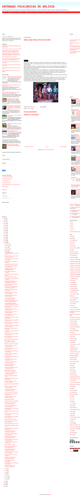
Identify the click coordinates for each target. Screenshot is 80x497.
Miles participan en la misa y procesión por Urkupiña (10, 341)
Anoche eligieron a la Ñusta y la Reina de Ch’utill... (10, 315)
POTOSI (71, 373)
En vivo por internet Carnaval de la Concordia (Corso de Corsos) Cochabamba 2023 (11, 59)
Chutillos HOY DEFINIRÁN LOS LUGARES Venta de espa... (10, 282)
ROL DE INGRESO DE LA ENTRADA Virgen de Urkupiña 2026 (14, 131)
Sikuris (71, 399)
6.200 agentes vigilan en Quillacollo (11, 401)
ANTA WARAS (72, 240)
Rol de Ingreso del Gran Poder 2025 (9, 56)
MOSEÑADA (72, 357)
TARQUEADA (72, 407)
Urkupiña (71, 419)
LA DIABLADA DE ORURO (7, 176)
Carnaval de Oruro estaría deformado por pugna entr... (10, 371)
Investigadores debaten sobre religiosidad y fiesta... (10, 269)
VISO (71, 430)
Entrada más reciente (29, 146)
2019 (5, 230)
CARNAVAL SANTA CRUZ (29, 12)
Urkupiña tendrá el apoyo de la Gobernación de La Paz (10, 437)
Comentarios (6, 197)
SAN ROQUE (72, 390)
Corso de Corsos (73, 294)
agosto (6, 250)
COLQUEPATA (73, 292)
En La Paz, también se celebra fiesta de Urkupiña (10, 382)
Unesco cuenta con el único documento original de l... (9, 298)
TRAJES (71, 415)
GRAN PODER (37, 12)
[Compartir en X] (43, 106)
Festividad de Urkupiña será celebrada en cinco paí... (10, 458)
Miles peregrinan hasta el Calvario (11, 339)
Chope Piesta (72, 286)
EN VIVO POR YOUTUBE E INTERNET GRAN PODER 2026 (13, 145)
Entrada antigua (63, 146)
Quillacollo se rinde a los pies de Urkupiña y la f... (10, 394)
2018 (5, 232)
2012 (5, 242)
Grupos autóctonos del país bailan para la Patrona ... (11, 417)
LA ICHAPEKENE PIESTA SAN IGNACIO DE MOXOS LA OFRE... (11, 304)
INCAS (71, 332)
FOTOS (48, 12)
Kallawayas (72, 340)
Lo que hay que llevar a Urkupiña (11, 392)
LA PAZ (71, 342)
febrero (6, 477)
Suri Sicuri (72, 403)
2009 (5, 484)
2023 (5, 223)
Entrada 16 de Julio (74, 309)
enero (6, 479)
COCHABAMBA (73, 290)
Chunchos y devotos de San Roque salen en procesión (11, 326)
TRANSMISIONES (20, 12)
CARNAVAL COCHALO (74, 267)
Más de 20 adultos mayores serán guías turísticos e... (11, 285)
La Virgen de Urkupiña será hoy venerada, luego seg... (10, 373)
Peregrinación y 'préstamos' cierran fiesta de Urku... (11, 318)
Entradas (6, 195)
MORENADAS (72, 355)
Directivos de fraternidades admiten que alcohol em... (11, 334)
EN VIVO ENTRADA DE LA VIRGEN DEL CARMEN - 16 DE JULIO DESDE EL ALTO (10, 51)
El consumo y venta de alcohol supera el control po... (10, 362)
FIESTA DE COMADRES (74, 326)
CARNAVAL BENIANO (74, 261)
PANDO (71, 365)
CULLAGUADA (73, 297)
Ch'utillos (28, 108)
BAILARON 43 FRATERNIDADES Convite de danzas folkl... (11, 287)
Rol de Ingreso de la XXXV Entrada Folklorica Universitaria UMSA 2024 (14, 77)
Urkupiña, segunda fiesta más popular (9, 139)
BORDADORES (73, 253)
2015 (5, 237)
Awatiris (71, 244)
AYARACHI (72, 246)
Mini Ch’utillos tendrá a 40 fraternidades (9, 461)
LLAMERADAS (73, 348)
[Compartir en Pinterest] (45, 106)
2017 (5, 233)
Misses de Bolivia (75, 98)
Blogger (49, 494)
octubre (6, 247)
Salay (71, 388)
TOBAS (71, 413)
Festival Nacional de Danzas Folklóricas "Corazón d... (10, 431)
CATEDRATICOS (73, 278)
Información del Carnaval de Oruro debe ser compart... (11, 256)
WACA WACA (72, 432)
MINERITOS (72, 349)
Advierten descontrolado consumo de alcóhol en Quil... (11, 368)
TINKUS (71, 411)
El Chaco (71, 305)
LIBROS (71, 346)
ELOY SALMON (73, 307)
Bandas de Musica (73, 247)
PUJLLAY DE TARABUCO (75, 382)
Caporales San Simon (6, 182)
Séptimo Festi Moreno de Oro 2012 (11, 423)
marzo (6, 475)
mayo (6, 472)
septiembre (7, 248)
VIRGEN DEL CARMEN (74, 428)
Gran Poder (73, 177)
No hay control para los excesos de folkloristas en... (11, 307)
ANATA (71, 238)
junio (6, 470)
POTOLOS (72, 371)
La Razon (72, 227)
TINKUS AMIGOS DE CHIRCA (10, 276)
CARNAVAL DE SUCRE (74, 272)
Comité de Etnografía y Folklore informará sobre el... (10, 387)
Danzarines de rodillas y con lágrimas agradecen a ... (10, 365)
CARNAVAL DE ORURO (11, 12)
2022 (5, 225)
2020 (5, 228)
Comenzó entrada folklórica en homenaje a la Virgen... (10, 390)
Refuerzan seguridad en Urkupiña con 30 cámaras (11, 452)
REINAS (32, 108)
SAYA (71, 396)
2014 (5, 238)
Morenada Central (73, 353)
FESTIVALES (72, 323)
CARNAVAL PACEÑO (74, 274)
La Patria (71, 223)
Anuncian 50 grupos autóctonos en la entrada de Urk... (11, 440)
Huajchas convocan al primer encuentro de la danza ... (10, 403)
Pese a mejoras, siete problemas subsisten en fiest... (10, 434)
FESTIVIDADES (73, 324)
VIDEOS (53, 12)
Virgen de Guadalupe (74, 426)
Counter (71, 451)
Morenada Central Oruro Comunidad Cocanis (11, 184)
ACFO (71, 236)
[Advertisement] (39, 23)
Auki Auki (71, 242)
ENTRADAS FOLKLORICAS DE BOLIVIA (28, 6)
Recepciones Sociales (74, 384)
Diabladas (72, 299)
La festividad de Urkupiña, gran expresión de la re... (10, 360)
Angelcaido (4, 189)
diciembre (7, 243)
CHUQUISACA (73, 288)
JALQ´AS (71, 336)
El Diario (71, 222)
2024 (5, 221)
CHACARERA (72, 284)
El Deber (71, 225)
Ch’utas (71, 280)
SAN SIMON (72, 392)
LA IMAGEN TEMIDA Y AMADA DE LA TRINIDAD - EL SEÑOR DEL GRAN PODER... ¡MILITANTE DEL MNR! (14, 107)
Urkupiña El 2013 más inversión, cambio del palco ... (10, 346)
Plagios (71, 369)
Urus (71, 421)
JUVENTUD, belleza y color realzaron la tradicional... (9, 466)
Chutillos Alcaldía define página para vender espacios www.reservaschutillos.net (11, 93)
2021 (5, 227)
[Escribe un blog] (41, 106)
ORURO (71, 363)
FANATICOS (72, 321)
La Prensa (72, 229)
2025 (5, 220)
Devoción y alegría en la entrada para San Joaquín (10, 293)
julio (5, 468)
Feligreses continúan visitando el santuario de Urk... (10, 309)
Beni (71, 249)
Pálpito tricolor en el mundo (9, 444)
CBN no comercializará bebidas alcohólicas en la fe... (10, 406)
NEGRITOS (72, 359)
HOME (4, 12)
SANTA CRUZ (72, 394)
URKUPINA (43, 12)
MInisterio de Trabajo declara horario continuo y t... (10, 397)
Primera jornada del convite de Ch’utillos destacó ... (10, 296)
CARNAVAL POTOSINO (74, 276)
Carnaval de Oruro (6, 180)
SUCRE (71, 401)
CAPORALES (72, 257)
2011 (5, 481)
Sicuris (71, 398)
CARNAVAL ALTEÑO (74, 259)
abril (6, 473)
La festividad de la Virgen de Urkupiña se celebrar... (10, 450)
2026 (5, 218)
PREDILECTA (72, 374)
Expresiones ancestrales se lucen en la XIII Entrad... (11, 421)
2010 (5, 482)
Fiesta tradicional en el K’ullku (10, 419)
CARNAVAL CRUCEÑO (74, 269)
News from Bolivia (75, 134)
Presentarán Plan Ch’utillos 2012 (10, 264)
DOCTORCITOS (73, 301)
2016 (5, 235)
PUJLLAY (72, 380)
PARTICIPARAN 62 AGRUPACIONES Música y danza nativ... (11, 253)
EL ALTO (71, 303)
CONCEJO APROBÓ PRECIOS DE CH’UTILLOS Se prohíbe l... (11, 301)
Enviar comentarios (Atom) (48, 149)
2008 (5, 486)
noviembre (7, 245)
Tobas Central (5, 186)
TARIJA (71, 405)
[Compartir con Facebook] (44, 106)
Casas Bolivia (74, 155)
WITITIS (71, 434)
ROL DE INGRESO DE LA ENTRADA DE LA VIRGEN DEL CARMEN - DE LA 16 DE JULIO (11, 54)
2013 (5, 240)
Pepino (71, 367)
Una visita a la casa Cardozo (13, 98)
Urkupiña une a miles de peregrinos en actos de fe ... (11, 320)
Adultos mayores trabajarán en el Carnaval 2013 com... (11, 447)
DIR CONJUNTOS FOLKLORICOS (61, 12)
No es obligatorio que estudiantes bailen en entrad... (11, 266)
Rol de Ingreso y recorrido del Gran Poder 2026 (11, 48)
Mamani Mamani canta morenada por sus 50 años (11, 337)
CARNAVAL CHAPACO (74, 263)
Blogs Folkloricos (73, 251)
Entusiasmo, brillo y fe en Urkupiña (11, 343)
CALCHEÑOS (72, 255)
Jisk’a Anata (72, 338)
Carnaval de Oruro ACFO (7, 178)
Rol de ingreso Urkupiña (9, 399)
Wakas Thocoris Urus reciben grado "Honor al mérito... (11, 323)
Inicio (47, 146)
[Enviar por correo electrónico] (40, 106)
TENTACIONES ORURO (74, 409)
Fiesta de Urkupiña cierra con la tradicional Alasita (10, 312)
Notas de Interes (73, 361)
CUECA (71, 295)
